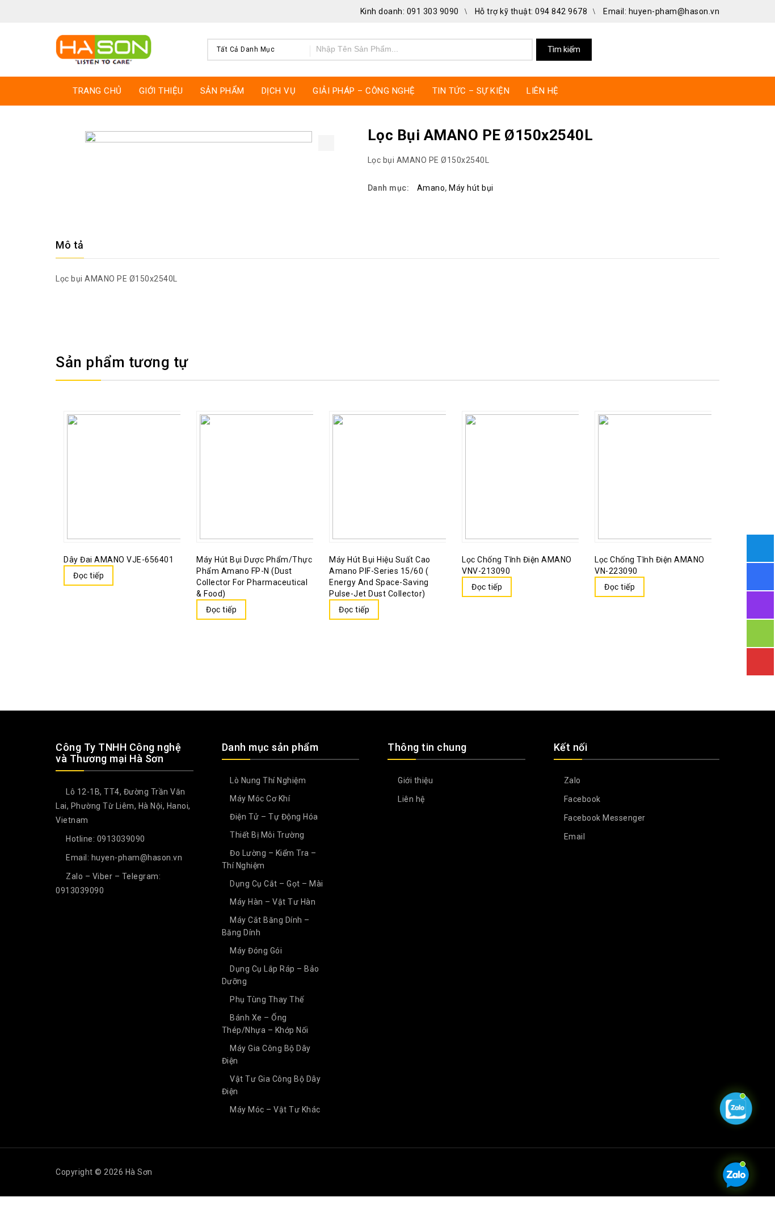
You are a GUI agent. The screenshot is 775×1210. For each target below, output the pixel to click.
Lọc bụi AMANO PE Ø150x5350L (697, 134)
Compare (118, 449)
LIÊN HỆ (543, 91)
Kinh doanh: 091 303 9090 (409, 11)
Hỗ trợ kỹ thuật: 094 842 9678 (531, 11)
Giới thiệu (414, 780)
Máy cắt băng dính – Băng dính (266, 926)
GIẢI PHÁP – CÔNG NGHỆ (364, 91)
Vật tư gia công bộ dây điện (271, 1085)
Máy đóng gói (256, 950)
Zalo (571, 780)
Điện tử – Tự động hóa (274, 816)
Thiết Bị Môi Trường (267, 834)
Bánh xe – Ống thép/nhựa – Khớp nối (265, 1024)
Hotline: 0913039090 (104, 838)
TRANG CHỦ (97, 91)
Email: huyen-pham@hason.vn (661, 11)
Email (573, 836)
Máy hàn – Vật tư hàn (272, 901)
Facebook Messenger (604, 817)
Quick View (140, 449)
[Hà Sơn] (104, 48)
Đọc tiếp (88, 575)
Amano (431, 187)
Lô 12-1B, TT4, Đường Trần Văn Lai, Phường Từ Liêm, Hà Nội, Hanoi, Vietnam (123, 806)
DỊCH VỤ (279, 91)
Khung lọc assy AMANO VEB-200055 (712, 134)
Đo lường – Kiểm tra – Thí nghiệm (269, 859)
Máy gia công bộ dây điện (266, 1054)
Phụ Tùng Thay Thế (267, 999)
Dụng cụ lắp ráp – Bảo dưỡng (270, 975)
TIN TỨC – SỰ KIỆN (471, 91)
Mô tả (70, 245)
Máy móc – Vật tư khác (275, 1109)
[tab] (77, 245)
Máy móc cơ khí (260, 798)
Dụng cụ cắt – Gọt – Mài (276, 883)
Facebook (581, 799)
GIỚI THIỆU (161, 91)
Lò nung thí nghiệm (268, 780)
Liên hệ (410, 799)
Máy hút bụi (471, 187)
